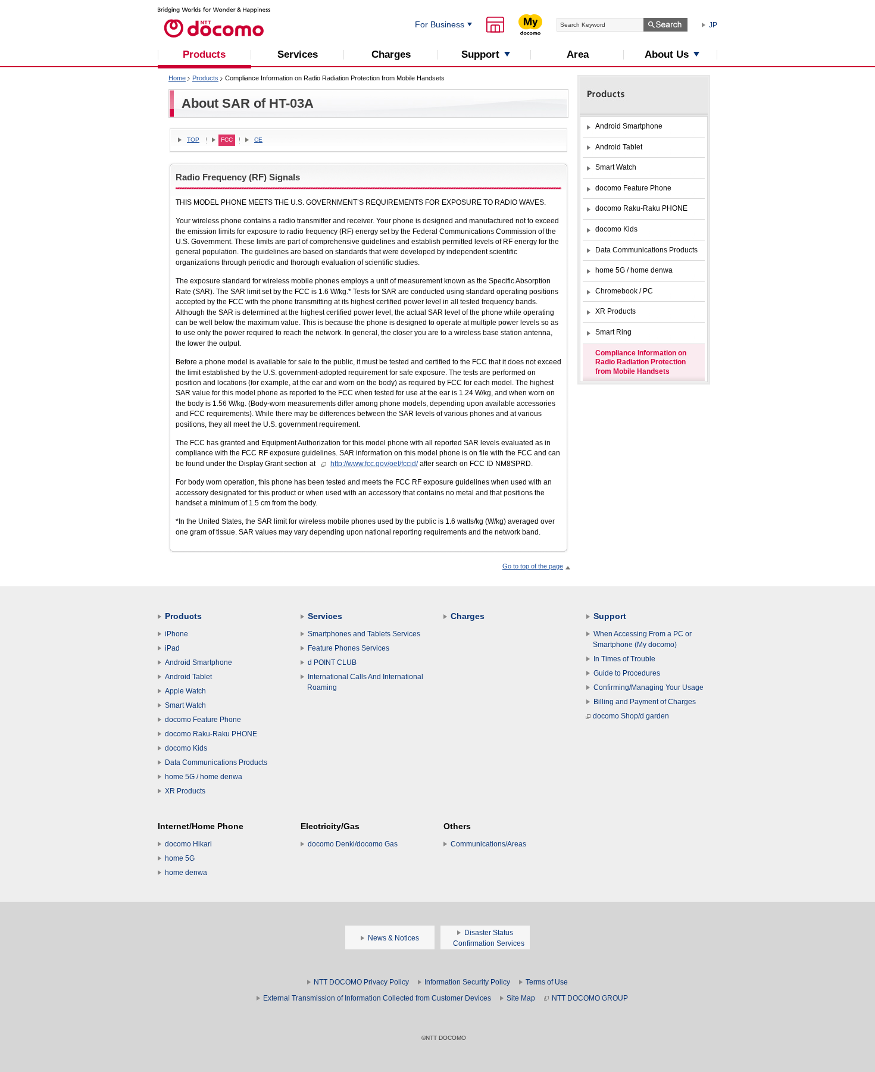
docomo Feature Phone (203, 719)
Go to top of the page (532, 566)
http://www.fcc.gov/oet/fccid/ (374, 464)
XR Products (185, 791)
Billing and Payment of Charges (644, 702)
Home (177, 78)
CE (258, 139)
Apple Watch (185, 691)
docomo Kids (186, 748)
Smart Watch (185, 705)
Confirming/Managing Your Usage (648, 687)
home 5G (180, 858)
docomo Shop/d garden (631, 716)
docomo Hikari (188, 844)
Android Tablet (188, 677)
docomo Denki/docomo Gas (353, 844)
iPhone (176, 634)
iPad (172, 648)
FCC (227, 139)
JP (713, 25)
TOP (193, 139)
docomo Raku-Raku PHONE (211, 734)
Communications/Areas (488, 844)
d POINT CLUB (332, 662)
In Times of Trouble (624, 659)
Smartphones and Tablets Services (364, 634)
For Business (439, 24)
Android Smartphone (198, 662)
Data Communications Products (216, 762)
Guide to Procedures (626, 673)
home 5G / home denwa (203, 777)
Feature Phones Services (348, 648)
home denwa (186, 872)
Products (205, 78)
